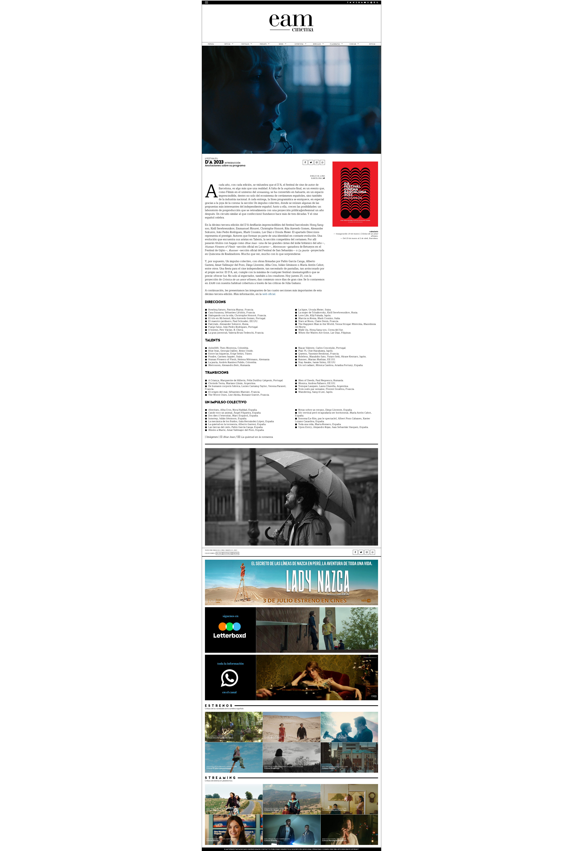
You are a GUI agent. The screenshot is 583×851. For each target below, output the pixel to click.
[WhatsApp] (322, 162)
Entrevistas (299, 44)
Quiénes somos (254, 849)
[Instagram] (316, 162)
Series (281, 44)
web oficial (268, 294)
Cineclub (352, 44)
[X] (311, 162)
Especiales (317, 44)
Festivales (245, 44)
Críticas (227, 44)
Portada (211, 44)
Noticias (372, 44)
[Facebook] (305, 162)
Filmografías (335, 44)
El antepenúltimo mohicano (243, 8)
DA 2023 (219, 553)
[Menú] (206, 2)
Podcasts (263, 44)
